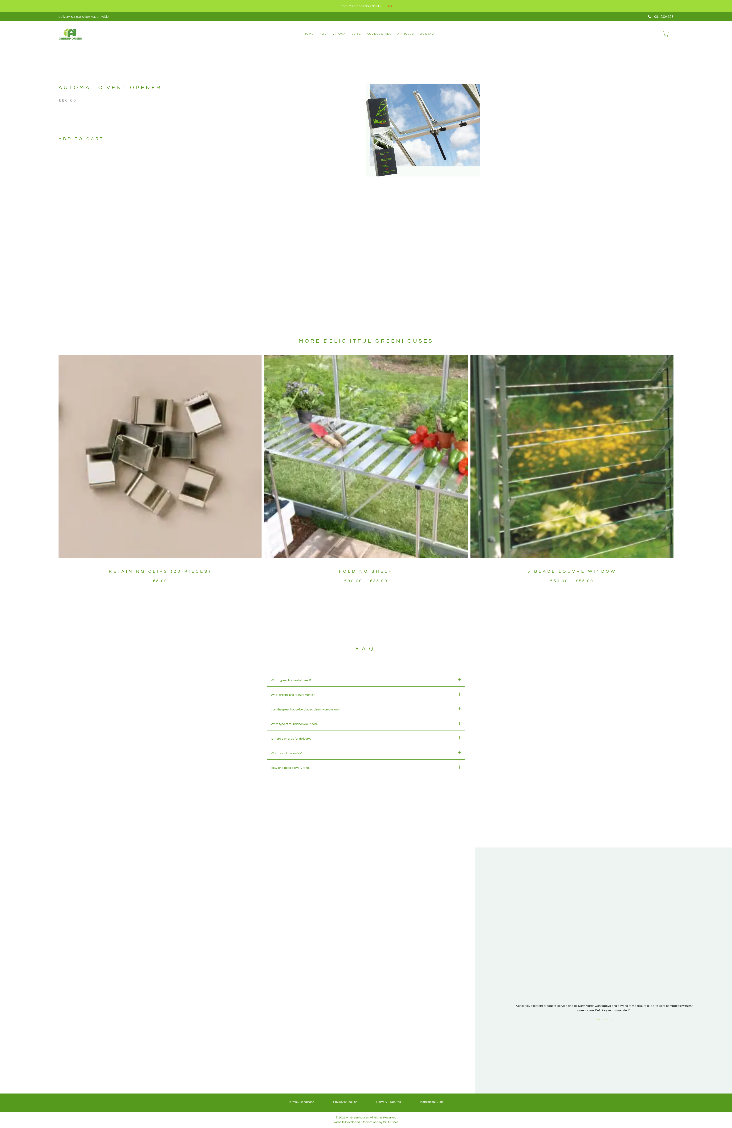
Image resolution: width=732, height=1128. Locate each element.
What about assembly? (287, 753)
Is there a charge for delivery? (291, 738)
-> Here (387, 6)
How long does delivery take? (290, 767)
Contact (428, 34)
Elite (356, 34)
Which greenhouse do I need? (291, 680)
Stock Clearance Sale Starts (360, 6)
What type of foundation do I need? (294, 724)
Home (309, 34)
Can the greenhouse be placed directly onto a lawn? (306, 709)
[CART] (665, 34)
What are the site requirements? (293, 694)
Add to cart (81, 139)
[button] (366, 680)
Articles (405, 34)
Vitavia (339, 34)
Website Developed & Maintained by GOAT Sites (366, 1122)
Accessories (379, 34)
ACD (323, 34)
